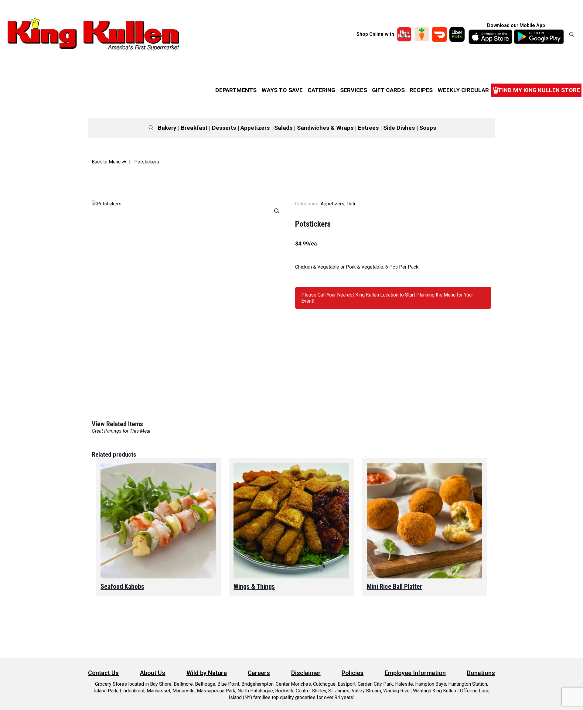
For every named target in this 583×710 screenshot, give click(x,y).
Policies (352, 673)
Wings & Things (254, 586)
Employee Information (415, 673)
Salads (283, 127)
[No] (575, 701)
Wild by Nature (206, 673)
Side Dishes (399, 127)
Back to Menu (107, 162)
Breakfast (194, 127)
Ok (440, 700)
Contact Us (103, 673)
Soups (427, 127)
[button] (277, 211)
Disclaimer (306, 673)
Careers (259, 673)
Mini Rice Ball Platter (394, 586)
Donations (481, 673)
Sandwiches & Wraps (325, 127)
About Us (152, 673)
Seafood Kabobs (122, 586)
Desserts (224, 127)
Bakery (167, 127)
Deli (350, 204)
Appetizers (255, 127)
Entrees (368, 127)
